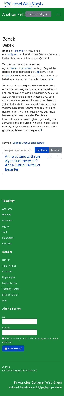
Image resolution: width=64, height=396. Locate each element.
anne (14, 68)
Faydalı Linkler (9, 283)
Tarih (5, 231)
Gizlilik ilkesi (34, 338)
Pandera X (31, 370)
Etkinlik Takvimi (10, 294)
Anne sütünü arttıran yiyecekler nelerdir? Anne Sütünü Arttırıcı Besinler (22, 163)
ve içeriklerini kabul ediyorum (30, 340)
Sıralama (42, 150)
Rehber (6, 259)
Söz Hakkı (7, 243)
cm (7, 75)
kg (38, 72)
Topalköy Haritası (11, 288)
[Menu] (58, 14)
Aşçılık (5, 226)
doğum (12, 54)
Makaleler (7, 220)
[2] (40, 129)
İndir (4, 300)
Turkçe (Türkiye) (37, 14)
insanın (19, 50)
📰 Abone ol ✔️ (13, 348)
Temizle (55, 150)
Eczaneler (7, 271)
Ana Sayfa (7, 208)
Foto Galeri (8, 237)
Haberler (6, 214)
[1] (51, 78)
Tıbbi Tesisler (9, 265)
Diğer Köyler (8, 277)
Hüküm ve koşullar (15, 338)
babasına (26, 68)
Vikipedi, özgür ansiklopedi (28, 142)
